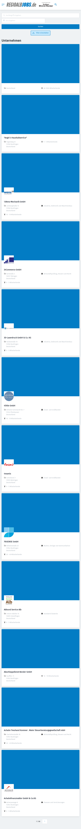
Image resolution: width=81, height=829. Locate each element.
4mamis (7, 473)
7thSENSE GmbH (11, 541)
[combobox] (40, 15)
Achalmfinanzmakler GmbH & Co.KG (20, 798)
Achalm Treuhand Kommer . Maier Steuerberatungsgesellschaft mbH (34, 730)
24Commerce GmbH (12, 269)
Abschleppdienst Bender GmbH (18, 672)
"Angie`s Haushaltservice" (15, 138)
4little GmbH (9, 405)
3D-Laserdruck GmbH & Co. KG (17, 337)
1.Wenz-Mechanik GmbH (14, 202)
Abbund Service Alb (12, 609)
